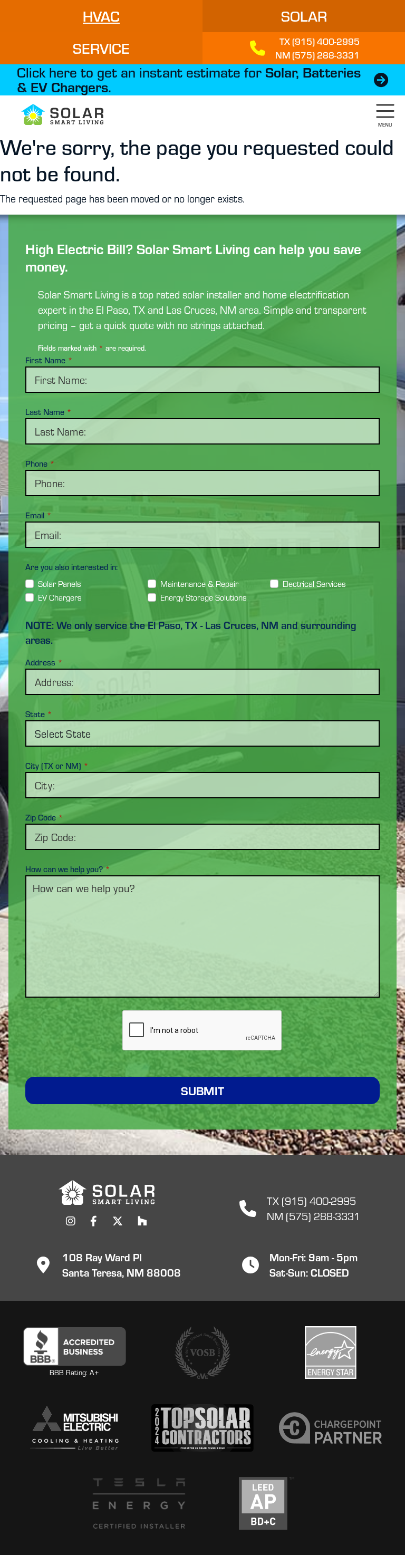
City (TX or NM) (57, 765)
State (38, 714)
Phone (40, 463)
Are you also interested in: (71, 567)
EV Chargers (60, 597)
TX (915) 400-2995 (311, 1200)
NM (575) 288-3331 (313, 1216)
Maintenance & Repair (199, 583)
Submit (202, 1090)
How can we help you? (67, 869)
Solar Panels (59, 583)
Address (44, 662)
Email (38, 515)
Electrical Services (314, 583)
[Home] (55, 114)
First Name (49, 360)
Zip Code (44, 817)
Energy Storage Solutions (203, 597)
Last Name (48, 412)
